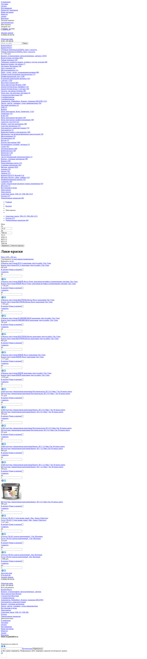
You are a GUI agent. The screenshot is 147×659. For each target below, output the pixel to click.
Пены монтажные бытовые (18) (13, 118)
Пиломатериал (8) (8, 138)
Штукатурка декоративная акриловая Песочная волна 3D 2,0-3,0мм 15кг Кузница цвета (35, 430)
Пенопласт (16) (7, 153)
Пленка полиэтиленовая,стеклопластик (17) (18, 74)
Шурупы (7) (5, 186)
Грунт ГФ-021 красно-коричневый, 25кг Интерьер (20, 557)
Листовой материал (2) (10, 105)
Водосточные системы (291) (12, 58)
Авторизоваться (7, 22)
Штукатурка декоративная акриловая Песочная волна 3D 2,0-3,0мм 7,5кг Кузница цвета (35, 393)
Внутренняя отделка (9, 188)
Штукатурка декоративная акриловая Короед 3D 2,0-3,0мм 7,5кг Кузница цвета (32, 412)
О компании (6, 2)
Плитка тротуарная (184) (10, 142)
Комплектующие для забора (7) (13, 64)
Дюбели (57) (6, 173)
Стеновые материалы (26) (11, 165)
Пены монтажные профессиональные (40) (17, 120)
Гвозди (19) (5, 171)
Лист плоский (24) (8, 68)
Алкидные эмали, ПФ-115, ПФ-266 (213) (17, 194)
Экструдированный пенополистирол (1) (16, 157)
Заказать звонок (7, 33)
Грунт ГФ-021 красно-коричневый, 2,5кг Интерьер (21, 538)
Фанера (4, 109)
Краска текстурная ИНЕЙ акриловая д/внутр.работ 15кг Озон (25, 375)
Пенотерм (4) (6, 155)
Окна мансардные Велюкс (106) (13, 85)
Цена (3, 224)
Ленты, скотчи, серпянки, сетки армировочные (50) (21, 103)
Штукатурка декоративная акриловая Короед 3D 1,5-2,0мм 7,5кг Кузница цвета (32, 467)
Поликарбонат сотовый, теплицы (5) (15, 144)
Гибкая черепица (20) (9, 60)
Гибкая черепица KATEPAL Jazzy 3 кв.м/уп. (18, 52)
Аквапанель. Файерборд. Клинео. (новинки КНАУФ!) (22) (24, 101)
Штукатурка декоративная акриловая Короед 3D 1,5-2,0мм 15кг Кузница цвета (32, 448)
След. (14, 257)
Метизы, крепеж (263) (9, 167)
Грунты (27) (5, 196)
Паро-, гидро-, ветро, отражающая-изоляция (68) (20, 72)
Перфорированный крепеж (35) (13, 179)
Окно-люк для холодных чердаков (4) (15, 93)
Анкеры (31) (6, 169)
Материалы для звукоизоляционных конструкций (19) (22, 134)
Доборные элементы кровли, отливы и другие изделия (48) (24, 62)
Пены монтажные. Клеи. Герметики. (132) (17, 111)
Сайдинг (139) (6, 81)
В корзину (5, 269)
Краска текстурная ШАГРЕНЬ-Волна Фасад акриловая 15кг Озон (27, 302)
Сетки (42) (5, 146)
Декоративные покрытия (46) (12, 198)
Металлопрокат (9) (8, 136)
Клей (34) (4, 116)
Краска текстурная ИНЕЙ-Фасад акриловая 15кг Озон (22, 357)
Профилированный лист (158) (13, 76)
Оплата (4, 6)
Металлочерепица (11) (9, 70)
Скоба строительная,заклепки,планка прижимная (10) (22, 184)
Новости (4, 14)
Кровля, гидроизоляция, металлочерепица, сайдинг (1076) (24, 56)
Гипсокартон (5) (7, 130)
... (9, 257)
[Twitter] (5, 278)
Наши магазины (7, 12)
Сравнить (4, 272)
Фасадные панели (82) (9, 83)
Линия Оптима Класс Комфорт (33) (15, 87)
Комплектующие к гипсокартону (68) (15, 132)
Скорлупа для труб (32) (10, 122)
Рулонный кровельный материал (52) (15, 78)
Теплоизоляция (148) (9, 149)
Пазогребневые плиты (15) (11, 163)
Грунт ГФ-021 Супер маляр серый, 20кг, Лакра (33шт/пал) (23, 520)
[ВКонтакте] (2, 278)
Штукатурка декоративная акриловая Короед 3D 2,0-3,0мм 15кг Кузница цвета (32, 502)
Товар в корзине (15, 269)
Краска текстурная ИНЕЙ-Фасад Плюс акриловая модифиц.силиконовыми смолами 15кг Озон (38, 284)
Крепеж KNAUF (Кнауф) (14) (12, 175)
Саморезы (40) (6, 182)
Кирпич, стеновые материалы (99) (14, 159)
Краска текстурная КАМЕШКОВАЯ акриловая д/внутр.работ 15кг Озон (29, 320)
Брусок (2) (5, 140)
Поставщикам (6, 8)
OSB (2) (4, 107)
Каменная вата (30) (8, 151)
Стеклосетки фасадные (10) (11, 95)
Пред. (3, 257)
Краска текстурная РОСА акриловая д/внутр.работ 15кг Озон (25, 265)
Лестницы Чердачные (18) (11, 66)
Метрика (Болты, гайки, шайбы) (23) (15, 177)
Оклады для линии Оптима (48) (13, 91)
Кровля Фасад (6, 45)
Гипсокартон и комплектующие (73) (15, 128)
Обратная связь (7, 39)
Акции (3, 16)
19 (11, 257)
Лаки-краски (6, 190)
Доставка (4, 4)
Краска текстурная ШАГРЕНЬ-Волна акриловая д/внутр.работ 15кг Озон (30, 339)
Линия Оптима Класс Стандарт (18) (15, 89)
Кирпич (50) (6, 161)
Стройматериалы (7, 97)
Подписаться (27, 648)
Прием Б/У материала (9, 10)
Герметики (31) (7, 114)
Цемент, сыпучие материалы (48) (14, 124)
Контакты (5, 18)
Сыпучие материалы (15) (11, 126)
